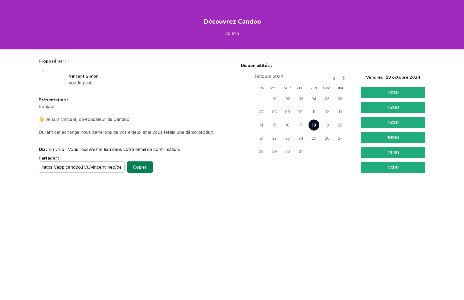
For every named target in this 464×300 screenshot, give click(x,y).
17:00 (393, 167)
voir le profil (81, 82)
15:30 (393, 122)
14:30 (393, 92)
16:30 (393, 152)
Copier (140, 167)
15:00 (393, 107)
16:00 (393, 137)
